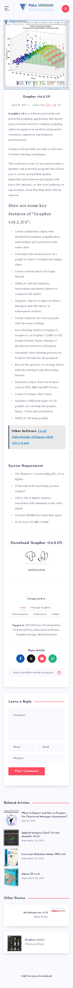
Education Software (46, 630)
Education (41, 614)
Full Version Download (36, 976)
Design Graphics (41, 608)
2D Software (33, 625)
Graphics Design (26, 634)
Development (21, 614)
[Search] (65, 8)
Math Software (47, 634)
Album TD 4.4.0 (31, 874)
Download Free (23, 630)
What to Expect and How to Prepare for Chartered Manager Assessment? (44, 815)
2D (23, 608)
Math (56, 614)
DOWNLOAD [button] (36, 570)
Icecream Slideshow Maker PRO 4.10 (44, 854)
